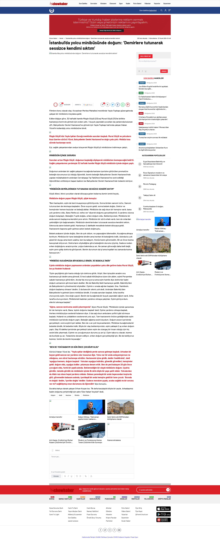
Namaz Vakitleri (65, 498)
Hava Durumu (95, 498)
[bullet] (80, 476)
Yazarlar (157, 3)
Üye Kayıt (138, 511)
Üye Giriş (138, 508)
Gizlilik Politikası (101, 537)
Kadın (128, 3)
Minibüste (86, 395)
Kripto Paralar (164, 498)
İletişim (93, 537)
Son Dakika (83, 3)
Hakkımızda (86, 537)
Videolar (147, 3)
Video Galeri (125, 511)
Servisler (93, 3)
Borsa (51, 498)
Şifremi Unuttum (141, 514)
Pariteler (136, 498)
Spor (121, 3)
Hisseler (123, 498)
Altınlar (108, 508)
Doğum (53, 395)
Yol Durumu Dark (55, 511)
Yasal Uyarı (134, 537)
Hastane (68, 395)
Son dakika (148, 10)
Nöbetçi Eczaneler (75, 514)
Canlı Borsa (91, 508)
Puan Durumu (110, 498)
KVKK (116, 537)
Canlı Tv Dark (73, 508)
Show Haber (53, 38)
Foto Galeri (137, 3)
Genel (61, 38)
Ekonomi (113, 3)
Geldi (60, 395)
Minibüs (77, 395)
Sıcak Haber (126, 521)
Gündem (103, 3)
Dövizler (109, 511)
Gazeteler (167, 3)
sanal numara (73, 521)
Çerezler (110, 537)
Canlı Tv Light (54, 514)
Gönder (56, 476)
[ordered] (77, 476)
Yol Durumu (149, 498)
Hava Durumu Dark (56, 508)
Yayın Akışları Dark (75, 511)
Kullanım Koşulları (124, 537)
